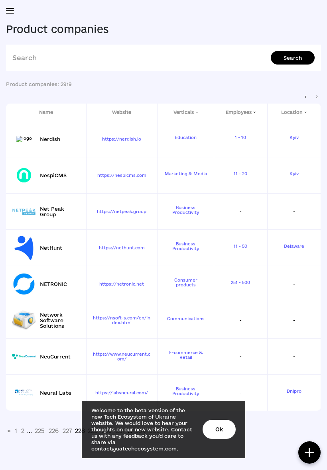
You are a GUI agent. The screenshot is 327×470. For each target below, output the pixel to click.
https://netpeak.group (121, 211)
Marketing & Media (186, 173)
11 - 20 (240, 173)
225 (40, 430)
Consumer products (185, 282)
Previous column (306, 97)
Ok (219, 429)
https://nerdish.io (121, 139)
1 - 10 (240, 137)
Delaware (294, 246)
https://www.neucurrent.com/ (121, 356)
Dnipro (294, 391)
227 (67, 430)
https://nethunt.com (122, 247)
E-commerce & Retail (186, 355)
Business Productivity (185, 210)
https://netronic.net (121, 284)
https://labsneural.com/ (121, 392)
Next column (317, 97)
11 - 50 (240, 246)
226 (54, 430)
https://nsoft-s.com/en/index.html (121, 320)
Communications (186, 318)
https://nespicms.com (121, 175)
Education (186, 137)
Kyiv (294, 137)
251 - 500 (240, 282)
